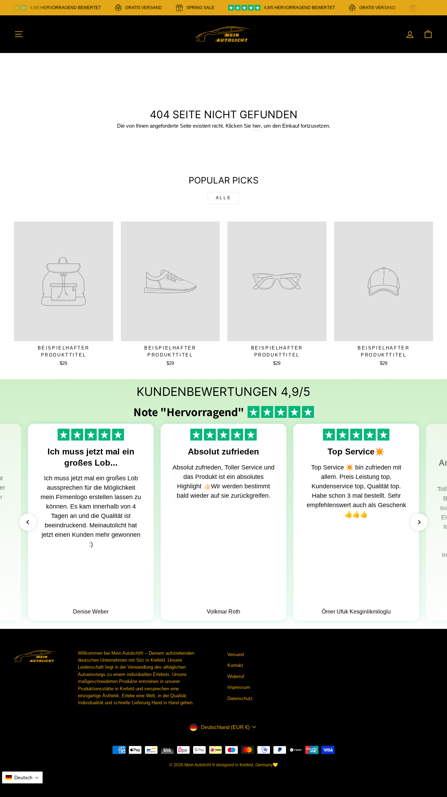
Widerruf (235, 676)
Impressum (238, 687)
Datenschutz (240, 698)
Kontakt (235, 665)
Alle (223, 197)
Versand (235, 654)
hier (256, 126)
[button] (28, 522)
